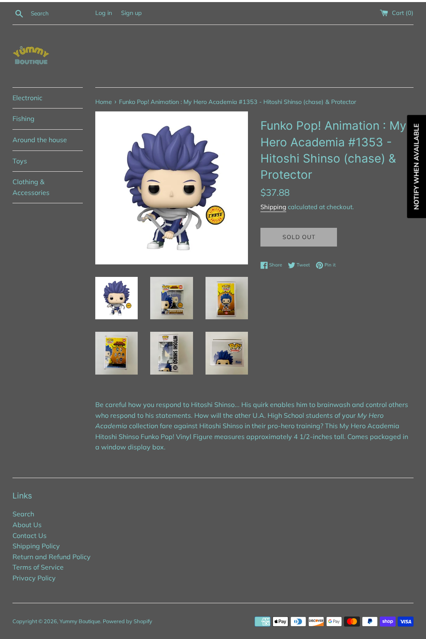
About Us (27, 525)
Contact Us (29, 535)
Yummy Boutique (79, 621)
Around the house (39, 140)
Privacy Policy (34, 578)
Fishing (23, 118)
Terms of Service (38, 567)
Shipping (273, 207)
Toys (19, 161)
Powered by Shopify (127, 621)
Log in (103, 13)
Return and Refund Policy (51, 557)
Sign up (131, 13)
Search (23, 514)
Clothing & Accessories (31, 187)
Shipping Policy (36, 546)
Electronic (27, 98)
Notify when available (416, 166)
